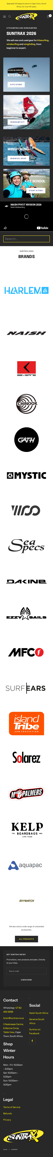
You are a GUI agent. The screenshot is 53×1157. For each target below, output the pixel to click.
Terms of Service (11, 1107)
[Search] (9, 16)
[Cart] (48, 16)
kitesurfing (43, 40)
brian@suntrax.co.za (13, 1018)
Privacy (7, 1119)
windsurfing (13, 44)
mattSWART (14, 1149)
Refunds (7, 1113)
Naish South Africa (38, 1013)
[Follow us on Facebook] (32, 1041)
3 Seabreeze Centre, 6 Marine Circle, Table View (13, 1028)
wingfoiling (29, 44)
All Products (26, 939)
